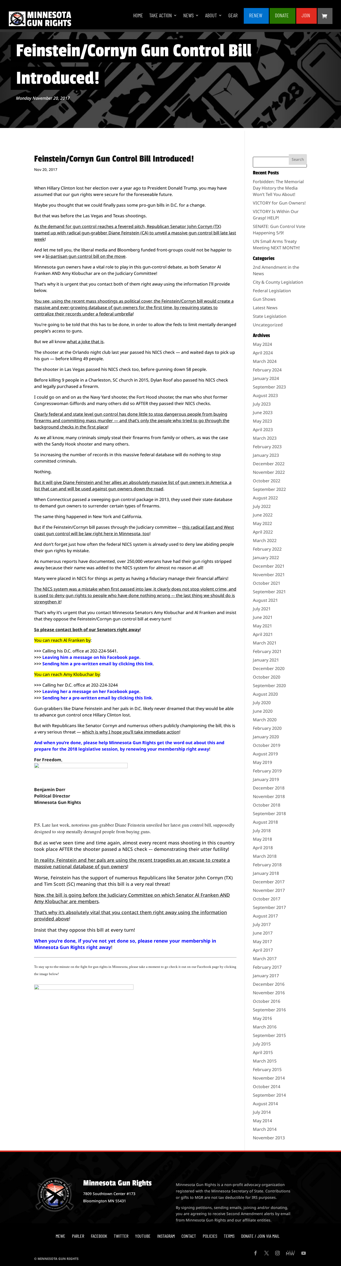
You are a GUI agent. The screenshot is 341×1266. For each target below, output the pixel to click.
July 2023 (262, 404)
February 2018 (267, 865)
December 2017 (269, 882)
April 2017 (263, 950)
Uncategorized (268, 325)
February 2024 (267, 370)
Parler (78, 1236)
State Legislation (269, 316)
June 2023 (263, 412)
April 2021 (263, 634)
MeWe (60, 1236)
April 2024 (263, 353)
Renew (255, 15)
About (211, 15)
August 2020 (265, 694)
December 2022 (269, 464)
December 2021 (269, 566)
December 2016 (269, 984)
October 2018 (266, 805)
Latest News (265, 308)
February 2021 (267, 651)
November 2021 (269, 575)
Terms (229, 1236)
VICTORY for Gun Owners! (279, 203)
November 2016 (269, 993)
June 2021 (263, 617)
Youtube (143, 1236)
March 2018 (265, 856)
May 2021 (262, 626)
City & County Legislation (278, 282)
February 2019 (267, 771)
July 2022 (262, 506)
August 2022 (265, 498)
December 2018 (269, 788)
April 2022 (263, 532)
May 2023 (262, 421)
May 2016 (262, 1018)
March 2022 (265, 540)
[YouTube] (303, 1253)
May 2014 (262, 1121)
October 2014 (266, 1086)
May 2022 (262, 523)
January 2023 (266, 455)
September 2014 (269, 1095)
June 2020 (263, 711)
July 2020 (262, 703)
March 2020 (265, 720)
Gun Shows (264, 299)
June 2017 (263, 933)
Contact (188, 1236)
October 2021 (266, 583)
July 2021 (262, 609)
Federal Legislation (272, 291)
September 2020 (269, 685)
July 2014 (262, 1112)
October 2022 (266, 481)
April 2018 (263, 848)
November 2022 (269, 472)
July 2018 (262, 831)
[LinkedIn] (290, 1253)
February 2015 (267, 1069)
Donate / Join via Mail (260, 1236)
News (188, 15)
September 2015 (269, 1035)
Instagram (166, 1236)
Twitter (121, 1236)
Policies (210, 1236)
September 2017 (269, 907)
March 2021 (265, 643)
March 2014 (265, 1129)
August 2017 (265, 916)
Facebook (99, 1236)
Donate (282, 15)
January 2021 (266, 660)
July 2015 (262, 1044)
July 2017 (262, 924)
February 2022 (267, 549)
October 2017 (266, 899)
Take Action (160, 15)
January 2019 (266, 779)
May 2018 (262, 839)
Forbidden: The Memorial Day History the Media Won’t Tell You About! (278, 188)
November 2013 (269, 1138)
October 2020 (266, 677)
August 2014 (265, 1104)
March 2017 (265, 958)
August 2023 (265, 395)
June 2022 (263, 515)
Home (138, 15)
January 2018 (266, 873)
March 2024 (265, 361)
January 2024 (266, 378)
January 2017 (266, 976)
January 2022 (266, 557)
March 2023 (265, 438)
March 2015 (265, 1061)
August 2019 (265, 754)
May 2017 (262, 941)
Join (306, 15)
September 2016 (269, 1010)
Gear (233, 15)
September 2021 (269, 592)
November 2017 (269, 890)
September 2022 (269, 489)
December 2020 (269, 668)
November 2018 (269, 796)
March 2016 (265, 1027)
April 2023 (263, 429)
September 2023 (269, 387)
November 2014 (269, 1078)
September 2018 (269, 813)
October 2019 (266, 745)
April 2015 (263, 1052)
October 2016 (266, 1001)
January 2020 (266, 737)
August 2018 (265, 822)
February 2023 (267, 447)
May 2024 (262, 344)
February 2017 (267, 967)
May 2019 (262, 762)
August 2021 (265, 600)
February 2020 (267, 728)
